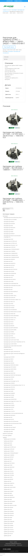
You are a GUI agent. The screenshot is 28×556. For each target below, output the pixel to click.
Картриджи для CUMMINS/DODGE (11, 257)
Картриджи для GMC (8, 293)
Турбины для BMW (8, 445)
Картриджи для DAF (8, 261)
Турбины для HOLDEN (9, 473)
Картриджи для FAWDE (9, 275)
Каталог (9, 9)
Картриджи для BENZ (8, 229)
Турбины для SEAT (8, 519)
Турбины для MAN (8, 493)
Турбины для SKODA (8, 523)
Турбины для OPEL (8, 509)
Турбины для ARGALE (8, 441)
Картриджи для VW (8, 425)
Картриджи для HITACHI (9, 305)
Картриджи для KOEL (8, 335)
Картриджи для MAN (8, 361)
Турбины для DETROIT (9, 457)
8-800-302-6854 (10, 1)
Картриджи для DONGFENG (10, 273)
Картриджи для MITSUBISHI (10, 367)
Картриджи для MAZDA (9, 363)
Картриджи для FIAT (8, 277)
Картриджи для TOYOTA (9, 411)
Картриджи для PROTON (9, 387)
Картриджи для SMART (9, 397)
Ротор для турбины (7, 435)
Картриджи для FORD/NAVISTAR (11, 283)
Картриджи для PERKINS (9, 383)
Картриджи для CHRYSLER (9, 247)
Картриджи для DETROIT (9, 265)
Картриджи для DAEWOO (9, 259)
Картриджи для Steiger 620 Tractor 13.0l (12, 401)
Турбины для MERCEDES (9, 497)
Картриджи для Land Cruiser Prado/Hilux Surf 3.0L (14, 341)
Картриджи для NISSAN (9, 377)
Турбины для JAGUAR (8, 479)
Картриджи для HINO (8, 303)
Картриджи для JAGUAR (9, 325)
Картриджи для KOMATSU (9, 337)
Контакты (19, 545)
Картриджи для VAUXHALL (9, 415)
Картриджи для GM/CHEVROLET (11, 291)
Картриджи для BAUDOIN (9, 227)
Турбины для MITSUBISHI (9, 501)
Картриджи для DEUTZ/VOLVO (10, 269)
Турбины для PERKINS (8, 511)
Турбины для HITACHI (8, 471)
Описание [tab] (6, 56)
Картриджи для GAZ (8, 287)
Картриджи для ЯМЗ (8, 431)
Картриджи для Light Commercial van (12, 351)
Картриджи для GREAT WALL (10, 295)
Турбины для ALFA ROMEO (10, 439)
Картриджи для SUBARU (9, 405)
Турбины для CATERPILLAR (10, 447)
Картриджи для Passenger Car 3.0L (11, 381)
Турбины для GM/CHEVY (9, 467)
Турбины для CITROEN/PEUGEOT (11, 453)
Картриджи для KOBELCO (9, 333)
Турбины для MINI (8, 499)
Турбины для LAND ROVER (9, 487)
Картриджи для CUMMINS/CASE (11, 255)
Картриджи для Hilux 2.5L (9, 301)
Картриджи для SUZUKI (9, 407)
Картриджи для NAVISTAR (9, 373)
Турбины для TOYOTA (8, 529)
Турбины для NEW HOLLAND (10, 505)
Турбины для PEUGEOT (9, 513)
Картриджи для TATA (8, 409)
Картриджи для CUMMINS (9, 251)
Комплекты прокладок (8, 433)
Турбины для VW (7, 535)
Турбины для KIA (7, 481)
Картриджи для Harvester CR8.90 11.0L (12, 299)
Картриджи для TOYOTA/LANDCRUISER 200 (13, 413)
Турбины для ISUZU (8, 477)
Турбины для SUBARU (8, 525)
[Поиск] (4, 210)
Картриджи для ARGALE (9, 221)
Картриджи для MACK (8, 359)
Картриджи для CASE (8, 239)
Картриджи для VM (8, 417)
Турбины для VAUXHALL (9, 531)
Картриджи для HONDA (9, 307)
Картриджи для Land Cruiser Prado (11, 339)
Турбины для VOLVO (8, 533)
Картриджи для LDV (8, 349)
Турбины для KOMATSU (9, 483)
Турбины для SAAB (8, 517)
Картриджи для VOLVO (9, 419)
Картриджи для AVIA (8, 225)
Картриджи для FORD (8, 281)
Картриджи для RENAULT (9, 389)
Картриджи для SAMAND (9, 393)
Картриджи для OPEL (8, 379)
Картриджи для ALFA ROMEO (10, 219)
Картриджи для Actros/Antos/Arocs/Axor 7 (13, 217)
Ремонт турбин (13, 542)
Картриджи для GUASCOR (9, 297)
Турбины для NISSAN (8, 507)
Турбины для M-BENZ (8, 491)
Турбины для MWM (8, 503)
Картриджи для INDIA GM (9, 313)
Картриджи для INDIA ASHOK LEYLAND (12, 311)
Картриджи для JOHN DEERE (10, 329)
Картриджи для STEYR (9, 403)
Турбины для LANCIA (8, 485)
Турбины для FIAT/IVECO (9, 463)
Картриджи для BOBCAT (9, 233)
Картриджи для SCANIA (9, 395)
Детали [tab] (5, 59)
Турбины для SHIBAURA (9, 521)
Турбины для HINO (8, 469)
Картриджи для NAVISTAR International (12, 375)
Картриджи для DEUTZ (9, 267)
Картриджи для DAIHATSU (9, 263)
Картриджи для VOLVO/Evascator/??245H (13, 423)
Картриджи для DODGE (9, 271)
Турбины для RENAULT (9, 515)
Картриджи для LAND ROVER (10, 343)
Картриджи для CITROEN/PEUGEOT (11, 249)
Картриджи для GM (8, 289)
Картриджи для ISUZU (8, 321)
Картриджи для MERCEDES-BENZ (11, 365)
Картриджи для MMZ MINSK (10, 369)
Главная (4, 9)
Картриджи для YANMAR (9, 429)
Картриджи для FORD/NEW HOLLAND (12, 285)
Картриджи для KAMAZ (9, 331)
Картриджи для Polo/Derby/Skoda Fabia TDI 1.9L (14, 385)
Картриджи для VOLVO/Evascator (11, 421)
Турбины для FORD (8, 465)
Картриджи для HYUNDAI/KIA (10, 309)
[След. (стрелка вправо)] (1, 555)
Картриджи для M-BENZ (9, 357)
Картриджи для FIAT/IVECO (10, 279)
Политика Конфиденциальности (13, 543)
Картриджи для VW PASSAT (10, 427)
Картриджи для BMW (8, 231)
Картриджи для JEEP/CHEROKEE (11, 327)
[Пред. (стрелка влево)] (0, 555)
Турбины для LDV (7, 489)
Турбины (5, 437)
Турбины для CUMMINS (9, 455)
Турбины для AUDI (8, 443)
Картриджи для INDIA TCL (9, 319)
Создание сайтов (14, 551)
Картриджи (14, 9)
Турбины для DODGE (8, 459)
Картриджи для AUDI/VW (9, 223)
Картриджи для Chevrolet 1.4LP (10, 245)
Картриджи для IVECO (8, 323)
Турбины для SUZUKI (8, 527)
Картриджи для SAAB (8, 391)
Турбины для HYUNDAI (9, 475)
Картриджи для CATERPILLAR (10, 241)
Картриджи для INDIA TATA (10, 317)
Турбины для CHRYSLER (9, 449)
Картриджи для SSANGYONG (10, 399)
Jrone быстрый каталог (10, 545)
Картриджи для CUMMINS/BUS (10, 253)
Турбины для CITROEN (9, 451)
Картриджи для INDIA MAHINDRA (11, 315)
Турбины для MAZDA (8, 495)
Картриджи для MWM (8, 371)
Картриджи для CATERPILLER (10, 243)
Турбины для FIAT (8, 461)
